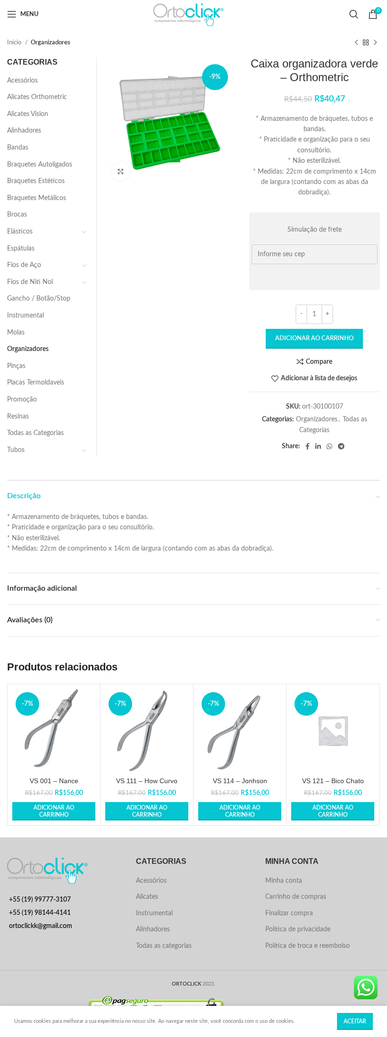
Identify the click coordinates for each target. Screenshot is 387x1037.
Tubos (16, 450)
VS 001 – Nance (54, 781)
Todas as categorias (164, 946)
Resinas (18, 416)
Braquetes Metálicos (36, 198)
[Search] (354, 14)
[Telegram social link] (341, 446)
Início (15, 42)
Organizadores (50, 42)
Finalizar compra (289, 913)
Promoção (22, 399)
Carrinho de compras (295, 897)
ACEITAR (355, 1021)
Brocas (17, 214)
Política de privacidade (297, 929)
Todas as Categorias (35, 433)
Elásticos (20, 231)
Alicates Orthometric (37, 97)
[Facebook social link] (307, 446)
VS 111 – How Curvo (146, 781)
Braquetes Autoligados (39, 164)
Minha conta (283, 881)
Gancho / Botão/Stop (38, 298)
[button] (53, 811)
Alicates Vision (27, 114)
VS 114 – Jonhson (240, 781)
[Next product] (375, 43)
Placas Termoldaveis (35, 382)
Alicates (147, 897)
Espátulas (20, 248)
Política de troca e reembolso (307, 946)
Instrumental (25, 315)
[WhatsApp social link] (329, 446)
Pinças (16, 366)
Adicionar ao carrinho (314, 338)
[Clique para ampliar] (120, 171)
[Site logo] (193, 14)
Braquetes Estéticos (36, 181)
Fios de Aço (24, 265)
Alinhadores (24, 130)
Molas (16, 332)
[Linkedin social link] (318, 446)
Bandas (17, 147)
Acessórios (22, 80)
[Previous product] (356, 43)
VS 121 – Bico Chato (333, 781)
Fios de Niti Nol (30, 282)
